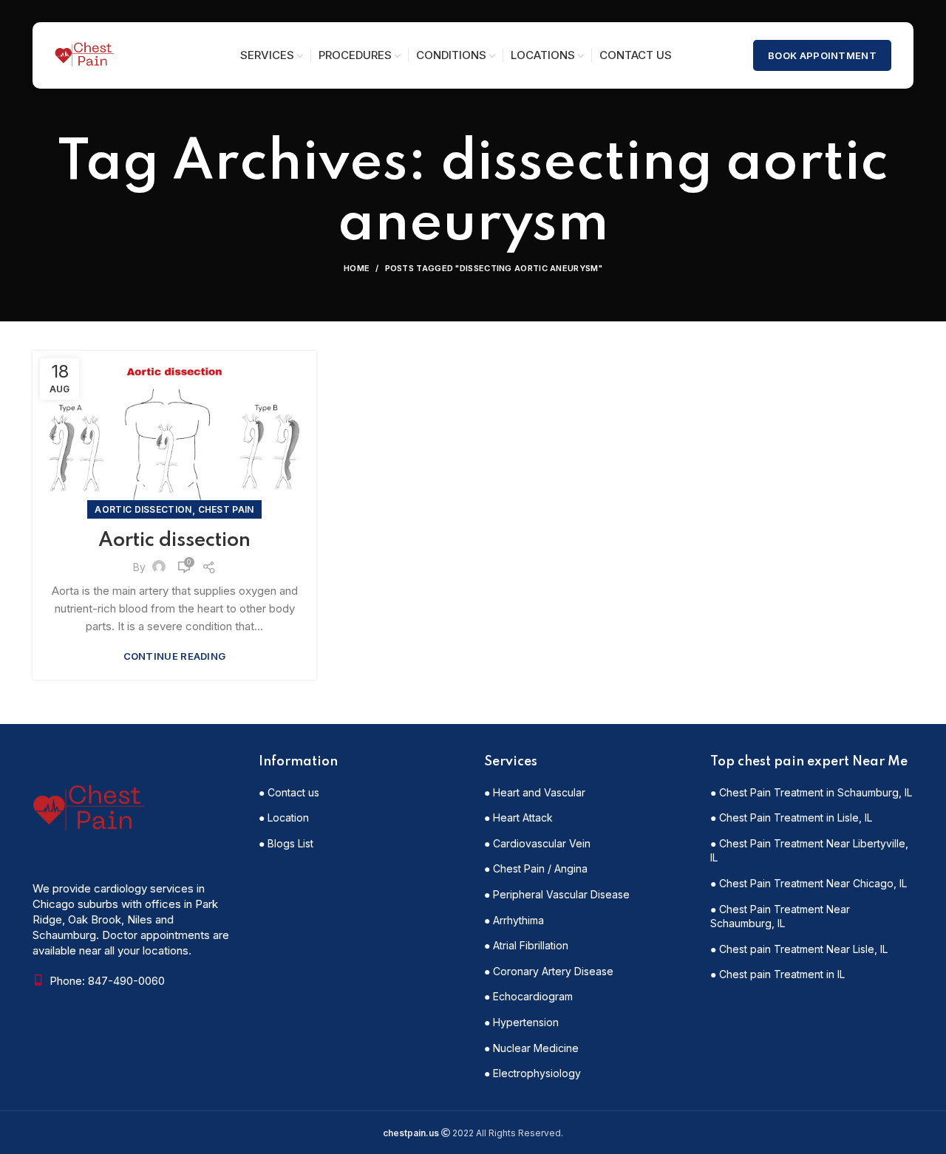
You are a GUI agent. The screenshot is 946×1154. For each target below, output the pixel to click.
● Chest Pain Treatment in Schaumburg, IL (811, 792)
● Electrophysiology (532, 1073)
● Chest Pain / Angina (536, 868)
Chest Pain (226, 509)
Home (357, 268)
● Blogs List (286, 843)
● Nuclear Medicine (531, 1048)
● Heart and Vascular (534, 792)
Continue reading (174, 656)
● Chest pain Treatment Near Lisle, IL (799, 949)
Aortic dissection (143, 509)
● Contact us (289, 792)
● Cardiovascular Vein (537, 843)
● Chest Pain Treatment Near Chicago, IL (808, 883)
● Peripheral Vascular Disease (557, 894)
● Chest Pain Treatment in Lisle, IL (791, 817)
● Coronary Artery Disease (548, 971)
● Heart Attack (518, 817)
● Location (284, 817)
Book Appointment (822, 55)
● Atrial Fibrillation (526, 945)
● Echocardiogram (528, 996)
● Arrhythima (514, 920)
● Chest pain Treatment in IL (777, 974)
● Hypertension (521, 1022)
